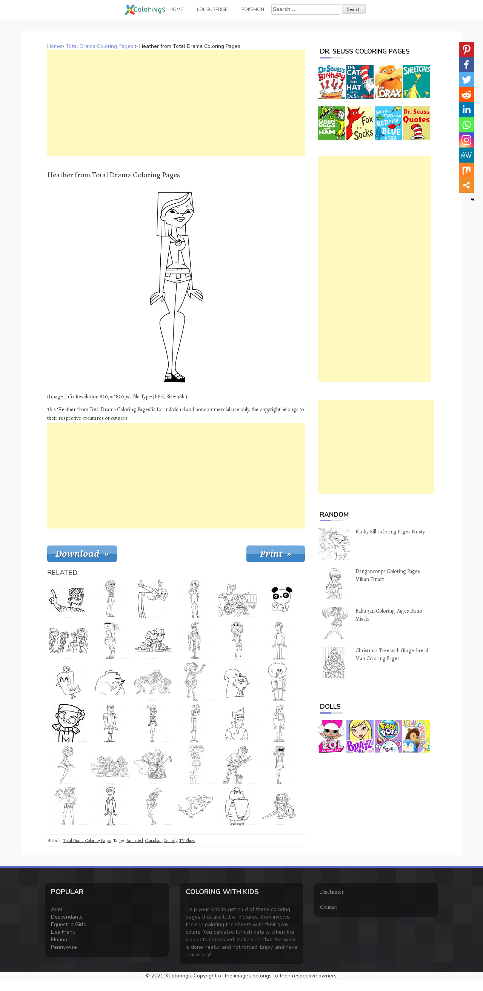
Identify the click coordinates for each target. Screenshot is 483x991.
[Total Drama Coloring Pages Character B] (237, 806)
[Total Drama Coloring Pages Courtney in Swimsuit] (153, 806)
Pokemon (253, 9)
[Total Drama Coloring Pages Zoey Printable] (68, 806)
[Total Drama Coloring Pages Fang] (195, 806)
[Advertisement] (176, 103)
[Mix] (466, 170)
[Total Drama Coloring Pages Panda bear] (279, 598)
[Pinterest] (466, 49)
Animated (134, 840)
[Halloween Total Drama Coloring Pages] (153, 764)
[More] (466, 185)
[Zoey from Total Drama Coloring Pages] (68, 723)
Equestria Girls (68, 924)
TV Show (187, 840)
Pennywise (64, 947)
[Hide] (472, 200)
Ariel (56, 909)
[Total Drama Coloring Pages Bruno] (110, 681)
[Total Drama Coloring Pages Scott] (110, 806)
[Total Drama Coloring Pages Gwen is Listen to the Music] (279, 806)
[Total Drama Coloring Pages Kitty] (237, 640)
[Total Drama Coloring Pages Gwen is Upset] (195, 764)
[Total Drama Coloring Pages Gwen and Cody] (153, 640)
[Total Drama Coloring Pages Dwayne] (279, 640)
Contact (328, 907)
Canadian (153, 840)
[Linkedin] (466, 109)
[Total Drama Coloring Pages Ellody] (279, 764)
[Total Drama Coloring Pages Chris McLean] (68, 598)
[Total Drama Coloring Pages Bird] (68, 681)
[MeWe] (466, 155)
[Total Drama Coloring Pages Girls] (110, 764)
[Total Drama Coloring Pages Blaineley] (195, 598)
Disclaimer (332, 892)
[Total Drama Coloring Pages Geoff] (195, 640)
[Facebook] (466, 64)
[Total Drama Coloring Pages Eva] (110, 640)
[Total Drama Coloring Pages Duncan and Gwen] (237, 598)
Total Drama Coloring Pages (99, 46)
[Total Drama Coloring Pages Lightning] (110, 723)
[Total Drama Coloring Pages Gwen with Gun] (195, 681)
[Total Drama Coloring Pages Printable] (68, 640)
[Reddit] (466, 94)
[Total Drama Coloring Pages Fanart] (153, 681)
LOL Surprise (212, 9)
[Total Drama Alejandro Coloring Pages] (153, 598)
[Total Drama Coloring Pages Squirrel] (237, 681)
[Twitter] (466, 79)
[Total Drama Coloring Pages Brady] (237, 723)
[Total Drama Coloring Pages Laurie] (110, 598)
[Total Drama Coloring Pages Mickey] (195, 723)
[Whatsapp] (466, 124)
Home (54, 46)
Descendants (67, 916)
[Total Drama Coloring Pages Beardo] (279, 681)
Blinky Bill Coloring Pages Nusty (390, 531)
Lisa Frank (63, 932)
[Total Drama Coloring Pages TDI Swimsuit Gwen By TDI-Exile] (68, 764)
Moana (59, 939)
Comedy (170, 840)
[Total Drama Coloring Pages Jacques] (279, 723)
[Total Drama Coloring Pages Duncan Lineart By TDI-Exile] (237, 764)
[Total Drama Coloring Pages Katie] (153, 723)
